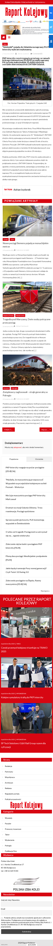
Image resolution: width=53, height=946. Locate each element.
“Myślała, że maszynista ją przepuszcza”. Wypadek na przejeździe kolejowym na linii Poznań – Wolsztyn (26, 483)
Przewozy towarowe (13, 829)
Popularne (14, 459)
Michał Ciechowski (22, 326)
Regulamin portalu (12, 794)
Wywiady (8, 818)
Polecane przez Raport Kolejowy (27, 601)
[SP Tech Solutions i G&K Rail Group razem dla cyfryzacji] (26, 718)
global (5, 239)
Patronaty (9, 772)
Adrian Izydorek (23, 54)
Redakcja (8, 766)
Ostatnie (39, 459)
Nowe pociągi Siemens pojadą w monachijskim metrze (25, 245)
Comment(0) (37, 54)
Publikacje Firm (11, 851)
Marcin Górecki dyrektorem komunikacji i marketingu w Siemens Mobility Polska (47, 430)
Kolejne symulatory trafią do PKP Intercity (22, 697)
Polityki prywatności (13, 799)
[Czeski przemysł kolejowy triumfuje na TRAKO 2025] (26, 622)
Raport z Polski (8, 315)
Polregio (14, 388)
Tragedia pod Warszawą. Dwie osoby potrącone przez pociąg (26, 321)
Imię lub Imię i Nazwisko (10, 900)
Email (3, 909)
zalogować (17, 447)
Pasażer (6, 388)
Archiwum (9, 783)
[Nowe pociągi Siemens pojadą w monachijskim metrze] (27, 221)
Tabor (5, 44)
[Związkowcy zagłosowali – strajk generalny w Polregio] (27, 370)
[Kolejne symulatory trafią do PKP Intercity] (26, 672)
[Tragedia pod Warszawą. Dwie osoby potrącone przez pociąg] (27, 297)
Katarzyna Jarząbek (22, 250)
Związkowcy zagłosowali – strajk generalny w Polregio (25, 394)
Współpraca (10, 777)
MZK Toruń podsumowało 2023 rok (10, 430)
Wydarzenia (20, 315)
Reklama (8, 788)
